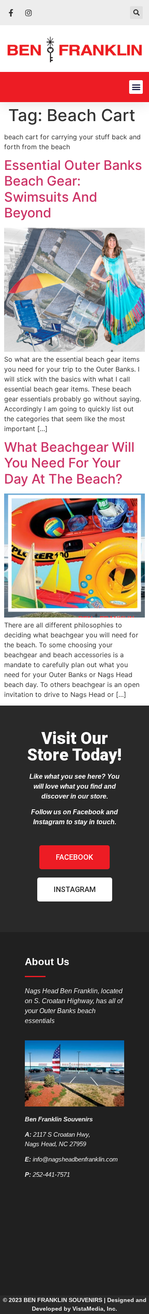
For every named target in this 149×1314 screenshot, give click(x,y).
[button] (136, 12)
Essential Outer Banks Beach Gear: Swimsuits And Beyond (73, 189)
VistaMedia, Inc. (94, 1308)
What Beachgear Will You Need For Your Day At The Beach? (69, 463)
